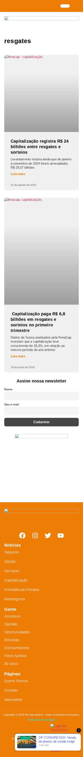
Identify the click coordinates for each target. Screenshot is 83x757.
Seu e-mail (11, 404)
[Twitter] (48, 535)
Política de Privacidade (41, 719)
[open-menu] (65, 6)
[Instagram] (35, 535)
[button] (76, 5)
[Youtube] (60, 535)
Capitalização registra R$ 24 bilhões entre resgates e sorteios (40, 147)
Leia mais (18, 174)
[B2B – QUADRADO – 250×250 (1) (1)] (41, 437)
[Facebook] (22, 535)
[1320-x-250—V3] (41, 19)
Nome (8, 389)
